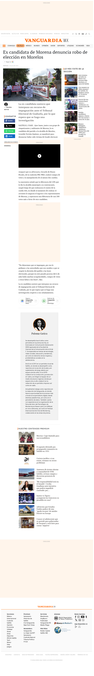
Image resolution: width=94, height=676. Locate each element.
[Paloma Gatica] (39, 324)
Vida (88, 46)
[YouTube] (83, 34)
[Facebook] (73, 34)
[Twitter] (76, 34)
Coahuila (11, 46)
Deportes (61, 46)
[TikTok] (86, 34)
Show (53, 46)
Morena (8, 146)
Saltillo (20, 46)
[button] (4, 46)
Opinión (45, 46)
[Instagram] (79, 34)
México (28, 46)
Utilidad (70, 46)
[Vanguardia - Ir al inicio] (46, 40)
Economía (80, 46)
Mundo (37, 46)
